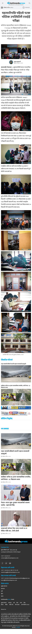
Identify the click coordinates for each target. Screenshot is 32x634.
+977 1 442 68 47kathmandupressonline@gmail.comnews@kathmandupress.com (15, 579)
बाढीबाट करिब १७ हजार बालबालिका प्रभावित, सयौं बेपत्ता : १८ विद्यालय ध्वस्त (16, 478)
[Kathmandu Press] (16, 3)
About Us (3, 609)
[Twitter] (6, 563)
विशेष (6, 604)
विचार (2, 604)
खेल (2, 593)
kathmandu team (7, 599)
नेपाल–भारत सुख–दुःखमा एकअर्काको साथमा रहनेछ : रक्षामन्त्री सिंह (15, 504)
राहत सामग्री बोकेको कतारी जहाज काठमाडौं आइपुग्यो (15, 452)
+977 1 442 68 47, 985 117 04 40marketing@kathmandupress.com (10, 571)
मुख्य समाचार (4, 586)
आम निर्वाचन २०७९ (25, 604)
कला (2, 596)
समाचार (3, 588)
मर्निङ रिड (11, 604)
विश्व (24, 602)
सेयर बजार (17, 604)
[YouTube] (10, 563)
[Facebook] (2, 563)
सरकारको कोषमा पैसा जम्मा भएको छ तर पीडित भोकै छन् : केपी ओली (14, 529)
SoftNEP (18, 627)
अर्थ (2, 591)
